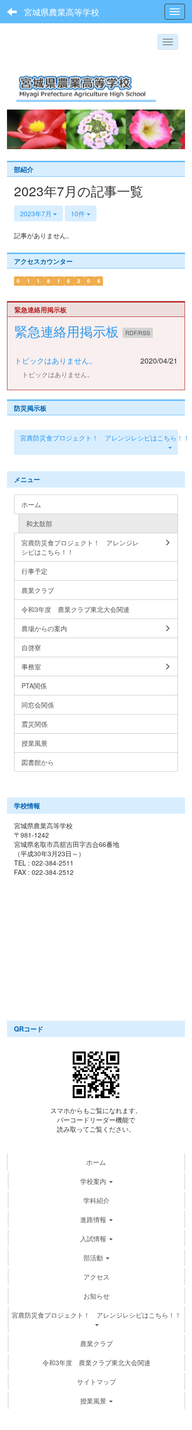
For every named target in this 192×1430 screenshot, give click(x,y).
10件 (79, 213)
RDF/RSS (137, 333)
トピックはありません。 (55, 360)
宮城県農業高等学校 (61, 12)
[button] (20, 129)
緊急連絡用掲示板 (68, 331)
